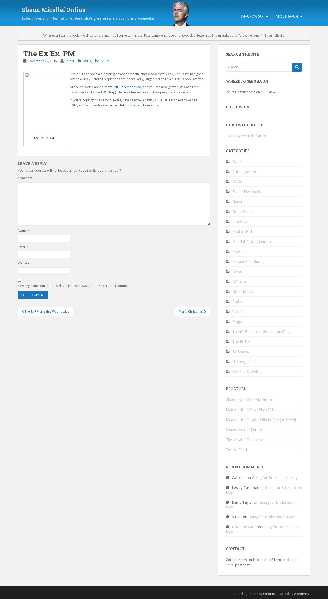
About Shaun (287, 16)
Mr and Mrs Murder (248, 261)
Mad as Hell (242, 231)
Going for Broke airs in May (275, 477)
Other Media (242, 291)
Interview (240, 221)
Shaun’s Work (252, 16)
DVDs (87, 60)
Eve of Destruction (247, 191)
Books (237, 161)
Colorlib (269, 594)
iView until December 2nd (122, 87)
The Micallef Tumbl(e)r (244, 439)
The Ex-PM (101, 60)
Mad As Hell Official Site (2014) (251, 409)
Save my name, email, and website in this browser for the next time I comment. (74, 286)
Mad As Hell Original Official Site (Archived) (261, 419)
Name (23, 230)
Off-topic (239, 281)
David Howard (243, 526)
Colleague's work (246, 171)
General (238, 201)
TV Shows (240, 351)
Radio (237, 301)
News (237, 271)
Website (24, 263)
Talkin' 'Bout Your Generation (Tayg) (262, 331)
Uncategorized (244, 361)
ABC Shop (108, 92)
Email (23, 247)
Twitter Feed (236, 449)
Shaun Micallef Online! (54, 9)
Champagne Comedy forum (249, 399)
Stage (237, 321)
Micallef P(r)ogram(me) (251, 241)
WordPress (302, 594)
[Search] (297, 67)
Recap (237, 311)
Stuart (69, 60)
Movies (238, 251)
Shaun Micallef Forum (244, 429)
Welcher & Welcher (248, 371)
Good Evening (243, 211)
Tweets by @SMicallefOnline (246, 136)
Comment (26, 178)
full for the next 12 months (139, 105)
